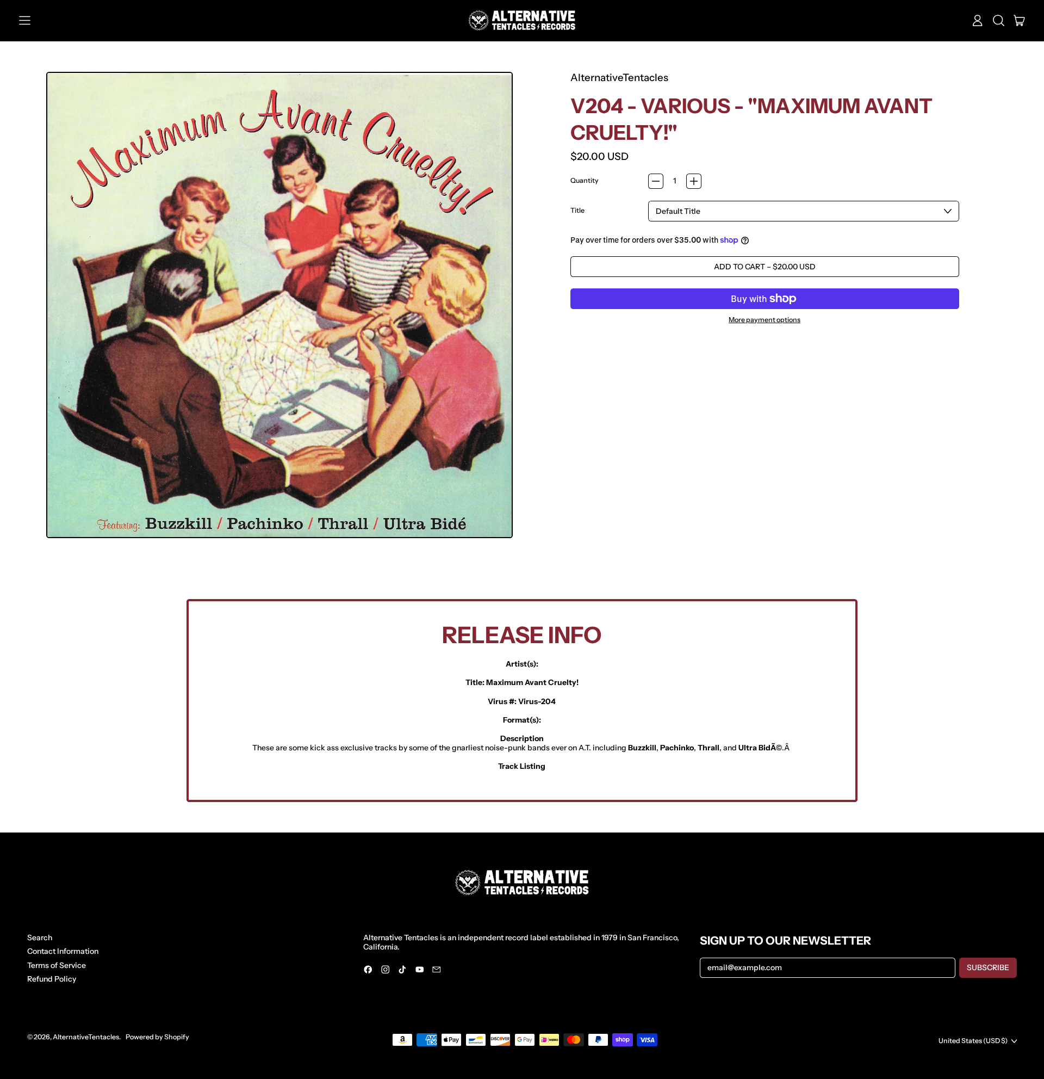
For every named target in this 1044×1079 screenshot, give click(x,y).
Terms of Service (56, 965)
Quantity (584, 180)
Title (577, 210)
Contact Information (62, 951)
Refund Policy (51, 979)
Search (39, 937)
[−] (655, 181)
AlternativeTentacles (619, 77)
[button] (998, 20)
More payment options (764, 320)
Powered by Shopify (157, 1037)
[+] (693, 181)
